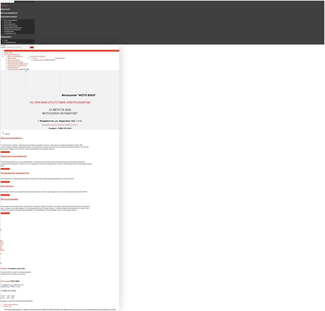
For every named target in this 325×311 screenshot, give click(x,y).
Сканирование (9, 31)
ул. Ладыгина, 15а (10, 33)
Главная (4, 5)
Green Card (5, 9)
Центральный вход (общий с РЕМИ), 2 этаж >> (60, 125)
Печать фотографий (11, 26)
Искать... (4, 47)
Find (32, 47)
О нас (6, 40)
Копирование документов (13, 28)
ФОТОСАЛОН (25, 69)
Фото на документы (9, 13)
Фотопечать (7, 186)
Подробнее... (5, 152)
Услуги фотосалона (9, 16)
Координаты (6, 37)
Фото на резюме (9, 24)
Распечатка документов (12, 29)
